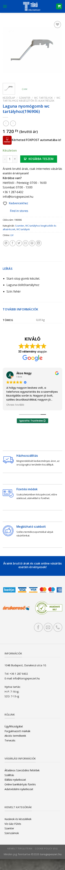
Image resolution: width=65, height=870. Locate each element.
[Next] (56, 50)
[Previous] (8, 50)
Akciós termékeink (15, 735)
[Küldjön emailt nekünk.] (48, 627)
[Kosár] (59, 6)
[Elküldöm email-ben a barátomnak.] (26, 243)
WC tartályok (43, 97)
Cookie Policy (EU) (46, 848)
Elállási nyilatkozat (15, 779)
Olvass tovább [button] (15, 405)
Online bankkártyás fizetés (20, 784)
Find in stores (19, 211)
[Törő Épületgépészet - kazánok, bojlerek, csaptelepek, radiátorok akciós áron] (31, 6)
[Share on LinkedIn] (39, 243)
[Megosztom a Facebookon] (13, 243)
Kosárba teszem (41, 159)
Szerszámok (12, 833)
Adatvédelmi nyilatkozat (19, 789)
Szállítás (9, 775)
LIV (12, 235)
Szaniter (24, 97)
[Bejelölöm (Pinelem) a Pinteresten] (32, 243)
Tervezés (10, 740)
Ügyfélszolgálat (14, 726)
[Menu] (5, 6)
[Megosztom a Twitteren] (19, 243)
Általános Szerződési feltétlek (22, 770)
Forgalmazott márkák (17, 731)
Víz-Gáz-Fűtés (13, 823)
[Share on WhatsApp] (6, 243)
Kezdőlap (9, 97)
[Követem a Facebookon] (38, 627)
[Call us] (57, 627)
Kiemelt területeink (19, 848)
